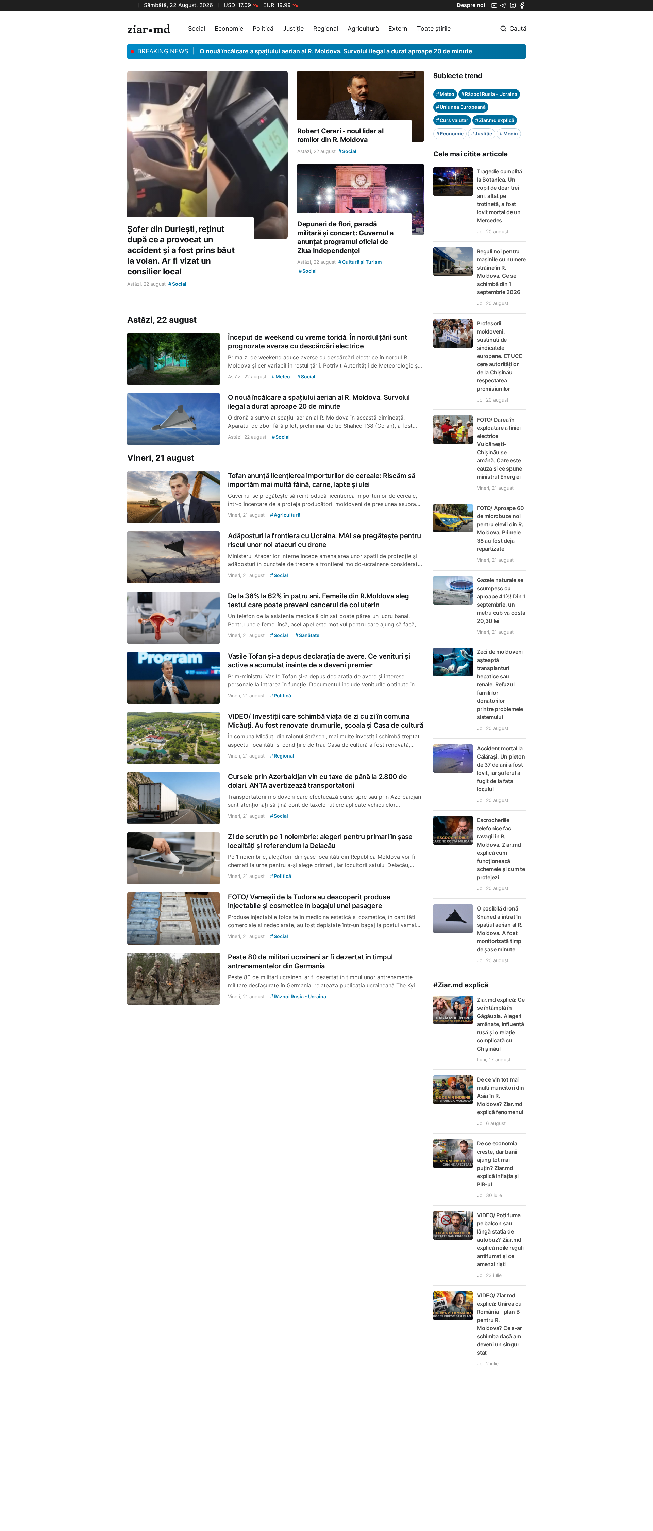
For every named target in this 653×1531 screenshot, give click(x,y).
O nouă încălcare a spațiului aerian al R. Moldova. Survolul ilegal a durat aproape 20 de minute (336, 51)
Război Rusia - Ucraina (489, 94)
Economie (229, 28)
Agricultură (363, 28)
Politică (263, 28)
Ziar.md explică (494, 120)
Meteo (445, 94)
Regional (325, 28)
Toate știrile (434, 28)
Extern (397, 28)
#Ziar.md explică (460, 985)
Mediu (509, 133)
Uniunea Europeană (461, 107)
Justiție (293, 28)
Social (196, 28)
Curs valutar (452, 120)
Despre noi (471, 5)
